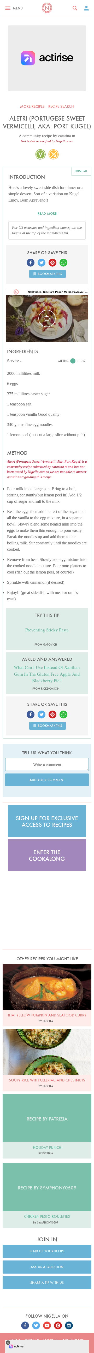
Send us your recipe (47, 1251)
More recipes (32, 106)
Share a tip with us (47, 1282)
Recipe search (61, 106)
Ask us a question (47, 1267)
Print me (81, 171)
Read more (47, 213)
